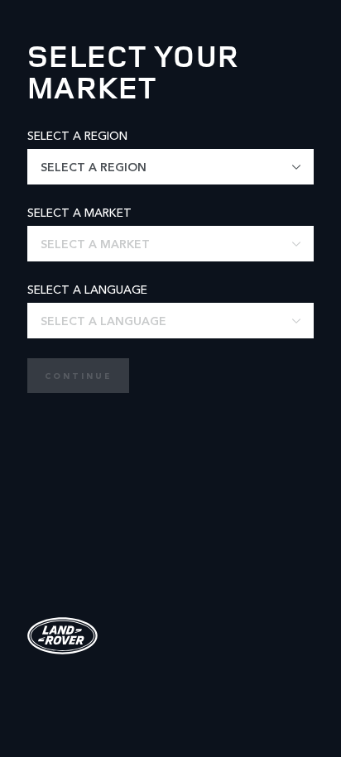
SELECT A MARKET (79, 212)
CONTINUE (78, 375)
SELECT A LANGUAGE (87, 289)
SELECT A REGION (77, 135)
